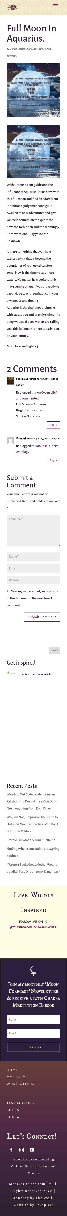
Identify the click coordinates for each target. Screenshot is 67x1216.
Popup (33, 1053)
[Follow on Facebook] (11, 1150)
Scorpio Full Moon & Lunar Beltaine (31, 840)
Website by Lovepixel (33, 1205)
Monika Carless (17, 48)
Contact (15, 1117)
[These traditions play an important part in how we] (8, 949)
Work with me (21, 1084)
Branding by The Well (32, 1198)
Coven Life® (49, 392)
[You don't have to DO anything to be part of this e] (33, 698)
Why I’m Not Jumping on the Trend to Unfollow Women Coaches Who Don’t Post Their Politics (32, 824)
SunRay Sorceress (26, 379)
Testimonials (21, 1103)
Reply (53, 425)
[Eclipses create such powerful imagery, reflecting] (25, 949)
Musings (44, 48)
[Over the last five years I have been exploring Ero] (58, 940)
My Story (16, 1077)
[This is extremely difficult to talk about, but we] (33, 729)
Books (13, 1110)
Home (12, 1070)
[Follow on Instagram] (21, 1150)
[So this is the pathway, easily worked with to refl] (33, 760)
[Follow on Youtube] (32, 1150)
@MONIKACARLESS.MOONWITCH (34, 927)
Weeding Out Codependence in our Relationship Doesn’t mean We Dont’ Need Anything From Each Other (32, 801)
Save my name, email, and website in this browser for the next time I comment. (32, 598)
